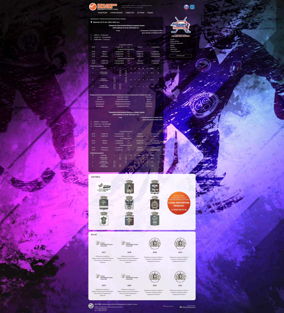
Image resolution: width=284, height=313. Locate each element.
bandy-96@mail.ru (102, 308)
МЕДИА (150, 13)
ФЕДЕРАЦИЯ (102, 13)
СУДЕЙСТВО (129, 13)
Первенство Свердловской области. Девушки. (113, 19)
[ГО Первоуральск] (129, 194)
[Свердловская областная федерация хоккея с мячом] (91, 308)
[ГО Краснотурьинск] (155, 194)
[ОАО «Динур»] (104, 194)
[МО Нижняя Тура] (155, 226)
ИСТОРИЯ (140, 13)
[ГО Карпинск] (129, 210)
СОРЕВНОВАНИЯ (116, 13)
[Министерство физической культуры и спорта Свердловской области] (155, 249)
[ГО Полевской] (104, 226)
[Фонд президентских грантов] (103, 246)
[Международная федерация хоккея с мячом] (192, 9)
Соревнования (94, 19)
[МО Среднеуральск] (129, 226)
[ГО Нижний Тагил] (155, 210)
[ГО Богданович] (104, 210)
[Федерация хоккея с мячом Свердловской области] (103, 10)
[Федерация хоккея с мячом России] (186, 9)
